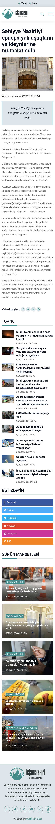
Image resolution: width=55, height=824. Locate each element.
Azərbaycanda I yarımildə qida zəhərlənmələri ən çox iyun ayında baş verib (27, 625)
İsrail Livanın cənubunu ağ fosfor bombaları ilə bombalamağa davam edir (32, 384)
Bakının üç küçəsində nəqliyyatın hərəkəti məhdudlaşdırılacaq (24, 590)
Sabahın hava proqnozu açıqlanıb (30, 458)
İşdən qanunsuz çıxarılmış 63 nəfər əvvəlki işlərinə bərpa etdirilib (34, 474)
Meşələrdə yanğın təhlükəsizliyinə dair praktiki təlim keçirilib (33, 368)
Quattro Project (34, 819)
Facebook (11, 502)
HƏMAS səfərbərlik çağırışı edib (32, 414)
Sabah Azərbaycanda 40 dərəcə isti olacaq (25, 702)
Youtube (11, 526)
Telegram (11, 518)
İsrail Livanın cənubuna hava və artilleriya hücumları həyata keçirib (34, 335)
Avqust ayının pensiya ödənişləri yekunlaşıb (29, 428)
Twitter (10, 510)
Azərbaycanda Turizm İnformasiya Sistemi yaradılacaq (29, 444)
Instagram (12, 533)
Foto (34, 3)
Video (24, 3)
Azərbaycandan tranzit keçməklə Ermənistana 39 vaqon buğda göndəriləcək (32, 400)
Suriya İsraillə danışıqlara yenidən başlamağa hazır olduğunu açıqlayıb (31, 352)
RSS (9, 541)
